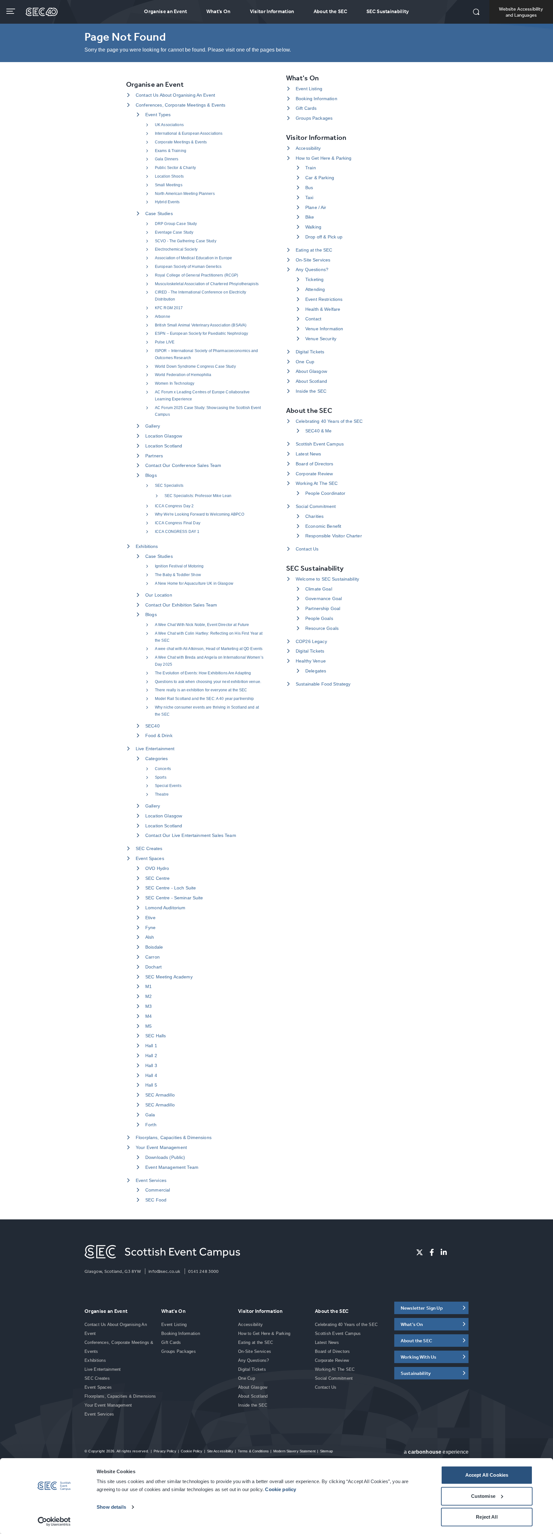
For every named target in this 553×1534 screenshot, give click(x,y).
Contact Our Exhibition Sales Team (181, 604)
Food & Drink (158, 735)
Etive (150, 917)
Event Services (151, 1180)
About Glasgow (311, 371)
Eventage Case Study (174, 232)
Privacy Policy (165, 1451)
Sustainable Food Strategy (323, 684)
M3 (148, 1006)
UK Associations (169, 125)
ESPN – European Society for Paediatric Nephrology (201, 333)
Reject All (487, 1517)
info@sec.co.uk (164, 1271)
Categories (156, 758)
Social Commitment (316, 506)
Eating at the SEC (314, 250)
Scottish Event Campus (320, 443)
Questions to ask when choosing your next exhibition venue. (208, 681)
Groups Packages (314, 118)
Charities (314, 516)
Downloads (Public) (165, 1157)
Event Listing (309, 88)
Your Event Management (161, 1147)
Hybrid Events (167, 202)
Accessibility (308, 148)
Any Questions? (312, 269)
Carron (152, 957)
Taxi (309, 197)
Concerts (163, 769)
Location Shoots (169, 176)
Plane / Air (315, 207)
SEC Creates (149, 848)
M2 (148, 996)
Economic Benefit (323, 526)
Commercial (157, 1190)
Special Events (168, 785)
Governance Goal (323, 598)
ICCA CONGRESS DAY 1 (177, 531)
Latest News (308, 453)
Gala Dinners (166, 159)
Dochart (153, 966)
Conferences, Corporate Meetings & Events (181, 105)
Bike (309, 217)
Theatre (162, 794)
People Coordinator (325, 493)
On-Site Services (313, 259)
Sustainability (416, 1373)
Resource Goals (322, 628)
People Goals (319, 618)
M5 (148, 1026)
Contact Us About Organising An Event (175, 95)
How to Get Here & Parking (324, 158)
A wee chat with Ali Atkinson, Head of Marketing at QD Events (208, 649)
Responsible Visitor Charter (333, 535)
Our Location (158, 595)
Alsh (149, 937)
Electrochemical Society (176, 249)
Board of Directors (314, 463)
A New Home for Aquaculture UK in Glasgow (194, 583)
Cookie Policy (191, 1451)
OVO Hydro (157, 868)
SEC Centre (157, 878)
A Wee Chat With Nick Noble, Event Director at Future (202, 624)
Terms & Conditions (253, 1451)
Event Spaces (150, 858)
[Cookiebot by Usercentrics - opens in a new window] (54, 1521)
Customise (483, 1496)
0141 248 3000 (203, 1271)
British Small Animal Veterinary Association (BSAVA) (200, 325)
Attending (315, 289)
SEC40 (152, 725)
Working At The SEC (317, 483)
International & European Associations (188, 133)
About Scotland (311, 381)
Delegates (315, 670)
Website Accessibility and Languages (521, 12)
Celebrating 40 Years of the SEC (329, 421)
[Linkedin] (443, 1252)
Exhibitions (147, 546)
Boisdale (154, 947)
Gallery (152, 426)
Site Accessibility (220, 1451)
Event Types (158, 114)
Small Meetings (168, 185)
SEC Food (155, 1199)
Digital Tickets (310, 351)
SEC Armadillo (160, 1094)
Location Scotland (163, 445)
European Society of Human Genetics (188, 266)
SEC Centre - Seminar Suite (174, 897)
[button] (476, 12)
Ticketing (314, 279)
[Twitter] (419, 1252)
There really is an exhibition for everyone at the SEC (201, 690)
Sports (160, 777)
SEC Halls (155, 1035)
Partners (154, 455)
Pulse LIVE (164, 342)
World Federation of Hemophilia (183, 375)
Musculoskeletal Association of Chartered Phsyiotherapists (207, 284)
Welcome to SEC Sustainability (327, 579)
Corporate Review (314, 473)
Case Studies (159, 213)
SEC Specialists (169, 485)
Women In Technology (174, 383)
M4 (148, 1016)
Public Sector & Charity (175, 167)
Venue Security (320, 338)
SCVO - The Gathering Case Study (185, 241)
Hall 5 (151, 1085)
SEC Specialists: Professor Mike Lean (197, 496)
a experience (436, 1452)
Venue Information (324, 328)
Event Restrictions (324, 299)
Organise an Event (165, 11)
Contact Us (307, 548)
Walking (313, 226)
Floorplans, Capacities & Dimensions (174, 1137)
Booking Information (316, 98)
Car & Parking (319, 177)
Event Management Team (171, 1167)
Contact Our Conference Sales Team (183, 465)
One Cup (305, 361)
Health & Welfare (322, 309)
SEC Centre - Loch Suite (170, 887)
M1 (148, 986)
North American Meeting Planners (185, 193)
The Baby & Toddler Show (178, 575)
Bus (309, 187)
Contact (313, 318)
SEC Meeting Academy (169, 976)
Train (310, 167)
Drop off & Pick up (324, 236)
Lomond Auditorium (165, 907)
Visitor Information (272, 11)
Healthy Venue (311, 660)
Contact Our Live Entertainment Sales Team (190, 835)
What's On (218, 11)
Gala (150, 1114)
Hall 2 (151, 1055)
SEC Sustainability (387, 11)
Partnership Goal (322, 608)
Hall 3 (151, 1065)
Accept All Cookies (487, 1475)
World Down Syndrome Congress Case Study (195, 366)
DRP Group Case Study (176, 223)
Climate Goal (318, 588)
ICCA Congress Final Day (177, 523)
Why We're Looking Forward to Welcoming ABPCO (199, 514)
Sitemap (326, 1451)
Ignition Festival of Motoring (179, 566)
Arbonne (162, 316)
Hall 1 (151, 1045)
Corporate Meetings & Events (181, 142)
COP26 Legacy (311, 641)
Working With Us (418, 1357)
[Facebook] (431, 1252)
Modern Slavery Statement (294, 1451)
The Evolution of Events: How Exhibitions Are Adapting (203, 673)
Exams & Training (170, 151)
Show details (111, 1507)
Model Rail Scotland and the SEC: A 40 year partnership (204, 698)
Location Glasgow (163, 435)
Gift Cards (306, 108)
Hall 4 (151, 1075)
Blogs (151, 475)
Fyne (150, 927)
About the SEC (330, 11)
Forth (150, 1124)
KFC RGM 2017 (169, 308)
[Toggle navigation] (11, 11)
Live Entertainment (155, 748)
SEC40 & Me (318, 430)
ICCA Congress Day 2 (174, 506)
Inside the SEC (311, 391)
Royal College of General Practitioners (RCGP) (196, 275)
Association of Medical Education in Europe (193, 258)
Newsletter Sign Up (422, 1308)
